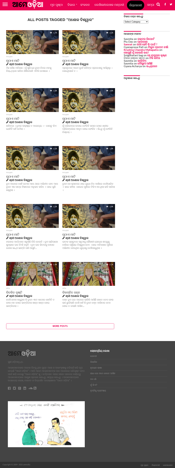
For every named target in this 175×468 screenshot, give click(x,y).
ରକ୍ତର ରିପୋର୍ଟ (146, 39)
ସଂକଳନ (85, 4)
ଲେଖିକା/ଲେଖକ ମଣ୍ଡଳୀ (109, 4)
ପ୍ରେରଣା (142, 41)
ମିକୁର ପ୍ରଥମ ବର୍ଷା (158, 47)
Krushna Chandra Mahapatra (141, 50)
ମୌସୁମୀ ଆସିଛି (145, 63)
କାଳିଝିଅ (142, 60)
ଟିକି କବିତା (154, 58)
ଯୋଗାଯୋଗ (167, 465)
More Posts (60, 326)
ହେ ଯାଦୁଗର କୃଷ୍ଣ (157, 55)
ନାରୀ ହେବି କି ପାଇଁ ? (147, 44)
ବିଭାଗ (71, 4)
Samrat (128, 44)
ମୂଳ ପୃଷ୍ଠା (56, 4)
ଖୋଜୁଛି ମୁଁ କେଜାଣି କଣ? (136, 52)
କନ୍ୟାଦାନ (151, 66)
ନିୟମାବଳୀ (135, 5)
